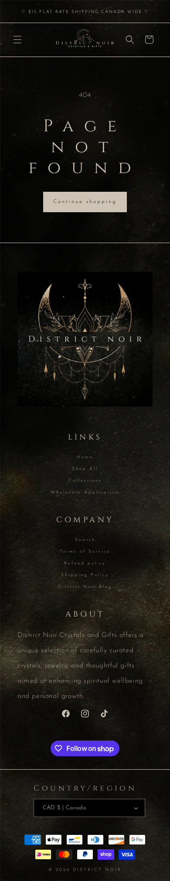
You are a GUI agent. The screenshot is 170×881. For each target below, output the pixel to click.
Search (85, 539)
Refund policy (85, 563)
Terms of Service (85, 551)
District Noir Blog (85, 586)
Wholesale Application (85, 492)
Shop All (85, 469)
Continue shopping (85, 201)
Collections (85, 480)
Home (85, 457)
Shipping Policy (85, 575)
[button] (17, 39)
